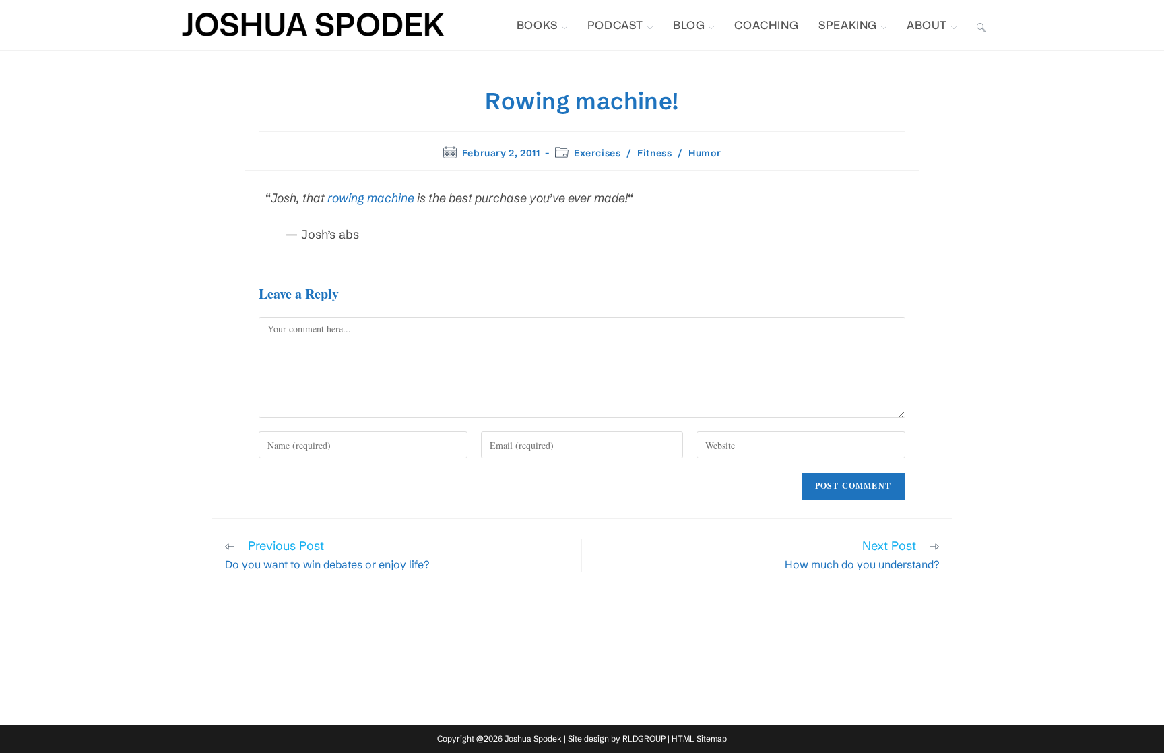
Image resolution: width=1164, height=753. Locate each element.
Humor (704, 153)
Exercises (597, 153)
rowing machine (370, 198)
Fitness (654, 153)
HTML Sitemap (699, 738)
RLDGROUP (644, 738)
